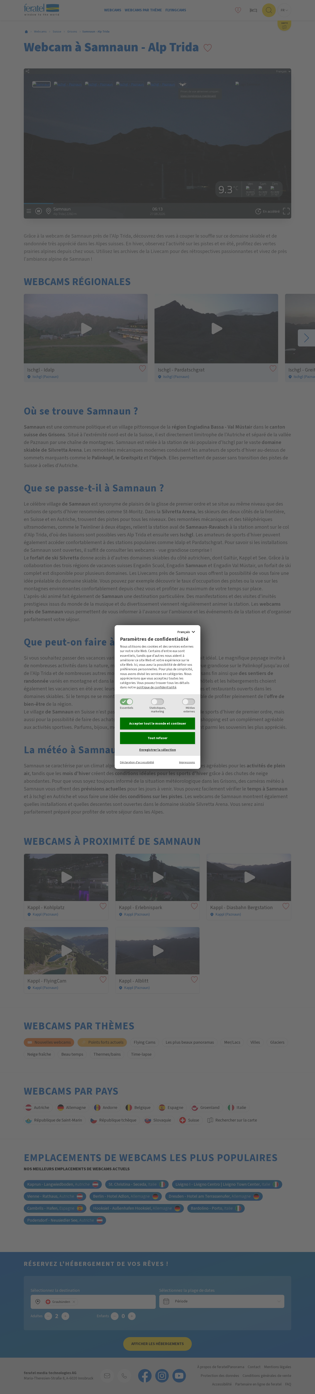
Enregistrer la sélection (157, 749)
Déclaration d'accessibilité (137, 762)
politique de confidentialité (156, 687)
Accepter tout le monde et (157, 723)
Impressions (187, 762)
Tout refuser (157, 738)
